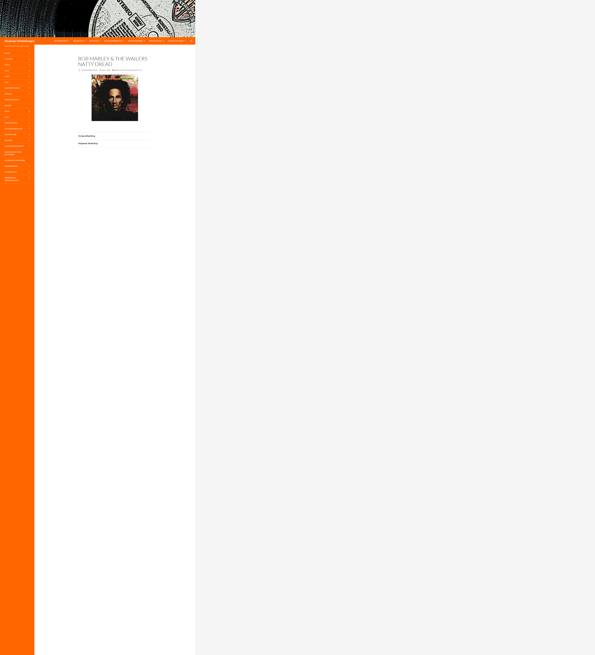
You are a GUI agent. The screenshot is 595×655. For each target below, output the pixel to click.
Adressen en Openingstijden (12, 179)
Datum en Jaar (155, 41)
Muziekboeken (11, 166)
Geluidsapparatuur (113, 41)
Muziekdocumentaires (15, 160)
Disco (7, 65)
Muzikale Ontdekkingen (19, 41)
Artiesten (93, 41)
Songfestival (11, 134)
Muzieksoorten (12, 100)
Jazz (7, 82)
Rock (7, 111)
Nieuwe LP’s (78, 41)
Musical (8, 94)
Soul (7, 117)
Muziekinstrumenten (14, 146)
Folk (7, 71)
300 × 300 (106, 70)
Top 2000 (8, 140)
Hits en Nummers (135, 41)
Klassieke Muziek (12, 88)
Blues (7, 53)
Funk (7, 76)
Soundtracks (11, 172)
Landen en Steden (176, 41)
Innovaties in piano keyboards (13, 153)
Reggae (8, 105)
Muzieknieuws (60, 41)
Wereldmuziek (11, 123)
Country (9, 59)
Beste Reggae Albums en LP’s (128, 70)
